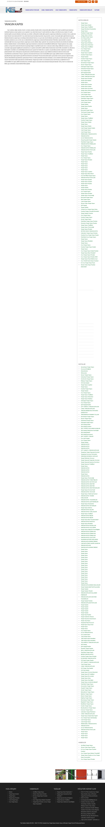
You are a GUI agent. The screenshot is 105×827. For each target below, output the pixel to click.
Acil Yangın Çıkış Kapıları (87, 668)
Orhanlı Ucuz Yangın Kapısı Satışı (89, 209)
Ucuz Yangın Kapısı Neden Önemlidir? (90, 753)
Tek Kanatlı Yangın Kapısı (87, 112)
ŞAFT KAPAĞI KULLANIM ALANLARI (90, 428)
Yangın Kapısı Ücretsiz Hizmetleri (89, 672)
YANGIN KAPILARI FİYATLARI (89, 602)
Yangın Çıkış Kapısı (85, 620)
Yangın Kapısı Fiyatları (32, 10)
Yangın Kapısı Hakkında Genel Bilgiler (65, 801)
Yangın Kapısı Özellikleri (87, 27)
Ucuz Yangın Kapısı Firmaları (88, 255)
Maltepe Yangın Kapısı (86, 381)
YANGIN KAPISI (85, 136)
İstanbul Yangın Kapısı (86, 54)
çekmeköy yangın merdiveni (88, 819)
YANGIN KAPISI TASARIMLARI (89, 499)
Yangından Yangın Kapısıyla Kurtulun (90, 452)
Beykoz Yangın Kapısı (86, 696)
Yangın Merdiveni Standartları (88, 29)
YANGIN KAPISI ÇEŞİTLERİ (88, 537)
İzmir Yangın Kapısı (85, 60)
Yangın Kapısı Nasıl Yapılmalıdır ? (64, 792)
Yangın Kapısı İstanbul (86, 35)
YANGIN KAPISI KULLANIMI (88, 527)
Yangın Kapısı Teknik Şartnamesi (89, 493)
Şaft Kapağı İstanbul (86, 426)
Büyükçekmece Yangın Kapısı (88, 708)
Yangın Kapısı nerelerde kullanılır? (89, 682)
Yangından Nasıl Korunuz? (87, 622)
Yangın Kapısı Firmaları (86, 78)
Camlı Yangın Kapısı (47, 10)
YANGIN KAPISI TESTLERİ (88, 492)
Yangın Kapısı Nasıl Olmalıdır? (88, 253)
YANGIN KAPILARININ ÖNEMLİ (89, 541)
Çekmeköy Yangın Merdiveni (88, 711)
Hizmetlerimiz (84, 371)
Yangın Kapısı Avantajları (87, 680)
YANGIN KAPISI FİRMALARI (88, 144)
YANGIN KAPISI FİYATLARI (88, 150)
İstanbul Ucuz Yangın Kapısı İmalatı (90, 235)
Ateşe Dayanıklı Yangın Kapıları (88, 140)
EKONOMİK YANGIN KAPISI (88, 658)
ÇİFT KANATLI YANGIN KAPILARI (90, 406)
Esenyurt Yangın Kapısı (87, 709)
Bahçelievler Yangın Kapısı (87, 692)
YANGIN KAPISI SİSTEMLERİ (88, 505)
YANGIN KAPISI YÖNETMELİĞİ (89, 480)
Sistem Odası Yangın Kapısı (88, 203)
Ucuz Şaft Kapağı (85, 438)
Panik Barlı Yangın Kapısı (87, 98)
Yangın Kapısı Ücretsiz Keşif (88, 490)
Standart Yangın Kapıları (87, 648)
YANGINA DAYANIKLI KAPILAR (89, 456)
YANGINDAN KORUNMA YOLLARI (90, 414)
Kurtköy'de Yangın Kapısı (87, 379)
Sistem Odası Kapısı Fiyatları (88, 747)
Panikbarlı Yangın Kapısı (87, 33)
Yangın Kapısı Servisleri (87, 88)
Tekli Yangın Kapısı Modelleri (88, 638)
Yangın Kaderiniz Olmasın (87, 616)
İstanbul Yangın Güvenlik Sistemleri (90, 211)
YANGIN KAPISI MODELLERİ (88, 525)
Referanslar (84, 373)
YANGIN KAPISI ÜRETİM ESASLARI (90, 488)
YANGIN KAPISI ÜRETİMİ (87, 484)
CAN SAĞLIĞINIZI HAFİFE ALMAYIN (90, 543)
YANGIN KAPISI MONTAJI (88, 521)
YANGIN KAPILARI (86, 545)
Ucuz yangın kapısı (85, 634)
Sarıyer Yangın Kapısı (86, 64)
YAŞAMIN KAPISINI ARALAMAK (89, 539)
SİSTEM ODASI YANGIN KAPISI (89, 231)
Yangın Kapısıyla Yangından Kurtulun (90, 460)
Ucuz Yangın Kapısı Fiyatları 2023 (89, 257)
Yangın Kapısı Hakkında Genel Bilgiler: (90, 529)
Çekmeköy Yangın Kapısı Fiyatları (89, 233)
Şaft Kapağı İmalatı (85, 424)
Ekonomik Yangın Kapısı (87, 110)
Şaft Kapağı (84, 205)
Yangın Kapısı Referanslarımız (88, 90)
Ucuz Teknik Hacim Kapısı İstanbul (89, 260)
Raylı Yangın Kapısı (85, 199)
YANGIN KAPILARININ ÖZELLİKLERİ (90, 585)
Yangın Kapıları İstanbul (87, 213)
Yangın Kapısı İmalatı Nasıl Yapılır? (89, 715)
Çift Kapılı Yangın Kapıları (87, 660)
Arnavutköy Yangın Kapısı (87, 686)
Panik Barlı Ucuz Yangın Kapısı (88, 237)
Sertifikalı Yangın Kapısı (87, 37)
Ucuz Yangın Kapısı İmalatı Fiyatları (89, 251)
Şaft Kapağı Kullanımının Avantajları (90, 430)
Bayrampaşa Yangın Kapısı (87, 700)
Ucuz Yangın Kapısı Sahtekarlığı (89, 717)
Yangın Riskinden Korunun (87, 458)
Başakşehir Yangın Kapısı (87, 702)
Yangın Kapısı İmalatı (86, 10)
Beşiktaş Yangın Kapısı (86, 698)
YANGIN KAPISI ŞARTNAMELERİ (89, 501)
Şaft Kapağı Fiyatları (86, 72)
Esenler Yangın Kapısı (86, 706)
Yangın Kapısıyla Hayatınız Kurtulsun (90, 462)
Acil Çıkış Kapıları (85, 50)
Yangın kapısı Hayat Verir (87, 624)
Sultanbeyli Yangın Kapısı (87, 68)
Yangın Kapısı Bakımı (86, 80)
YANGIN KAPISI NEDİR (87, 515)
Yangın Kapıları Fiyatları (87, 601)
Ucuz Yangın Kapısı (61, 10)
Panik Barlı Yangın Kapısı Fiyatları (89, 221)
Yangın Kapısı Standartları (87, 503)
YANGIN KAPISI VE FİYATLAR (89, 482)
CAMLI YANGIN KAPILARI (88, 74)
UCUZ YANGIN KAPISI (87, 138)
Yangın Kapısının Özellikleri (87, 464)
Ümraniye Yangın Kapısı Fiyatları (89, 223)
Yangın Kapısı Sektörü (86, 507)
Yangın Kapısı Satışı (86, 678)
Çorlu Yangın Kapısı (86, 102)
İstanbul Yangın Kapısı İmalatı (88, 247)
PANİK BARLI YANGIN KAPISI (89, 134)
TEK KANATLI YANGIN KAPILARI (90, 642)
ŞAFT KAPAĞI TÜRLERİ (87, 436)
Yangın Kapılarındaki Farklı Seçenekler (90, 587)
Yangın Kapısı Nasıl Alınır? (87, 173)
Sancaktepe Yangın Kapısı (87, 62)
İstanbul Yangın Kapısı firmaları (88, 656)
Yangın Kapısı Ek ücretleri (87, 676)
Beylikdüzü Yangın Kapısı (87, 704)
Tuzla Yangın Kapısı (86, 636)
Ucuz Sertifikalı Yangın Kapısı (88, 175)
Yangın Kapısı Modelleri (87, 241)
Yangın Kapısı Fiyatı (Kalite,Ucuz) (89, 259)
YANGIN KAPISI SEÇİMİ (87, 509)
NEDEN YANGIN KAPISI (87, 654)
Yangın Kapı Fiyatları (86, 614)
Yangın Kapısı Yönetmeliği (87, 195)
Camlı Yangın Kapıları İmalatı (88, 128)
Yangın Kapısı (73, 10)
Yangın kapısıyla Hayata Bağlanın (65, 798)
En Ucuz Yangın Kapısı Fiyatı (88, 262)
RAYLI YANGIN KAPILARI (87, 650)
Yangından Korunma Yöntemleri (89, 454)
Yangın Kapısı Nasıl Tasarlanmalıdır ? (90, 519)
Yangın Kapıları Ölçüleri (87, 591)
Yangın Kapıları (84, 56)
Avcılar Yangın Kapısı (86, 219)
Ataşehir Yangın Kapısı (86, 688)
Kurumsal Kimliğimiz (86, 369)
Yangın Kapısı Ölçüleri (86, 181)
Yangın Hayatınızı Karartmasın (88, 618)
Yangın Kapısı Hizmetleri (87, 44)
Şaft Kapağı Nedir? (85, 432)
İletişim (97, 10)
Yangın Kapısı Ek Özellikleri (87, 674)
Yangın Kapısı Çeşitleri (86, 52)
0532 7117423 (81, 1)
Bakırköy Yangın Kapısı (86, 694)
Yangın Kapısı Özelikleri (87, 513)
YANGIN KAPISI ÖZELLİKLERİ (89, 511)
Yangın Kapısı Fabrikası (86, 43)
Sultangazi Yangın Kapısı (87, 66)
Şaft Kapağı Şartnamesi (87, 434)
